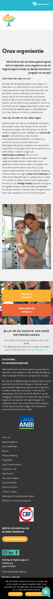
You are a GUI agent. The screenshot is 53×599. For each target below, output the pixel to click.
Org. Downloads (9, 482)
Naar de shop (15, 539)
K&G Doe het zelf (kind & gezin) (16, 500)
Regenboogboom (10, 441)
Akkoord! (15, 594)
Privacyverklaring (9, 455)
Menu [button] (49, 20)
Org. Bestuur (8, 473)
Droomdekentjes (9, 446)
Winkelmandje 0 (43, 4)
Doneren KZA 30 (9, 487)
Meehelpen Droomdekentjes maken (18, 496)
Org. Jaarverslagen (10, 478)
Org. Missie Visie (9, 468)
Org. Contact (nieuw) (11, 464)
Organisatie (7, 459)
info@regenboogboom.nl (36, 349)
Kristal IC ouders (9, 491)
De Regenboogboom (10, 20)
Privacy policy (35, 594)
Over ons (6, 437)
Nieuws (5, 450)
